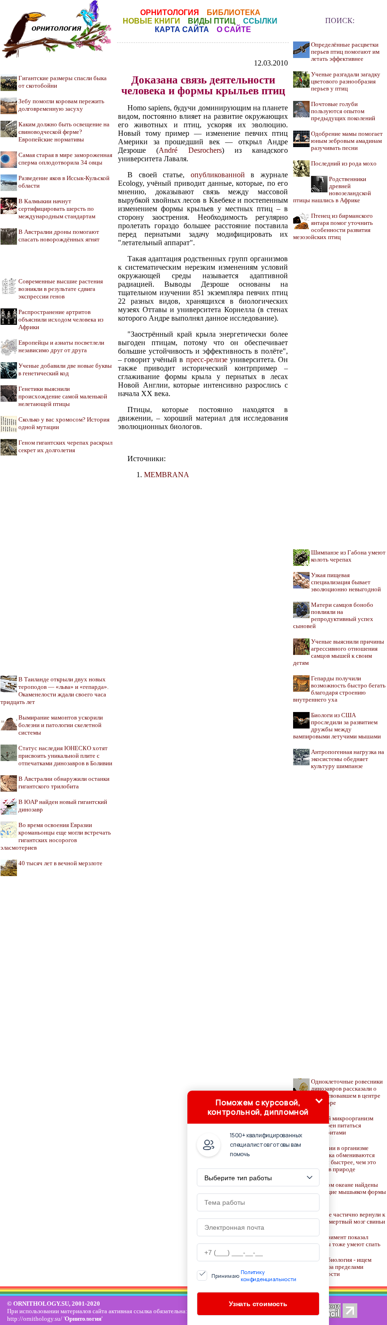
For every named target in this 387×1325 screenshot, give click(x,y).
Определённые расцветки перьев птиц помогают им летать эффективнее (345, 51)
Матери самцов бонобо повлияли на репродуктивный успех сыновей (333, 615)
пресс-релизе (206, 360)
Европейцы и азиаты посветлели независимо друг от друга (61, 346)
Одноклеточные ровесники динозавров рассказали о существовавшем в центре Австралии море (338, 1092)
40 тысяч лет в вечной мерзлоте (60, 863)
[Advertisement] (56, 557)
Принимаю (253, 1275)
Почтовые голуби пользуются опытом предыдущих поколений (343, 111)
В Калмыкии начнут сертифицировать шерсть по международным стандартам (56, 209)
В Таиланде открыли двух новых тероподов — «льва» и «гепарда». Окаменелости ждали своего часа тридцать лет (54, 690)
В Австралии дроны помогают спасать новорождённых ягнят (59, 235)
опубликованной (218, 175)
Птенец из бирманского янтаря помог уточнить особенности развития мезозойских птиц (333, 226)
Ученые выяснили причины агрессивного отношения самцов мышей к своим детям (338, 652)
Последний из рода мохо (344, 163)
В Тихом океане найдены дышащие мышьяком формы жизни (348, 1192)
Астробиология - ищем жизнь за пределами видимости (341, 1267)
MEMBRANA (166, 475)
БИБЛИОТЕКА (234, 12)
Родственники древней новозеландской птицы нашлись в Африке (332, 190)
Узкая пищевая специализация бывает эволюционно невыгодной (346, 582)
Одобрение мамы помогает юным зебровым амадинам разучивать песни (347, 141)
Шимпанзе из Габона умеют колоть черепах (348, 556)
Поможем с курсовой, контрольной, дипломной (258, 1107)
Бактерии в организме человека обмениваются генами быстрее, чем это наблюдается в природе (334, 1159)
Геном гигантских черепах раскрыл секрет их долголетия (65, 446)
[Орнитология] (56, 56)
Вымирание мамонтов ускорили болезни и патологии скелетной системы (60, 725)
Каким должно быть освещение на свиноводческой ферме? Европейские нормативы (63, 132)
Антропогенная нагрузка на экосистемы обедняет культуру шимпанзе (347, 759)
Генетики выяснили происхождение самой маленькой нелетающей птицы (62, 396)
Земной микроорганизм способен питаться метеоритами (342, 1125)
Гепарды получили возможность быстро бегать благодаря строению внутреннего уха (339, 689)
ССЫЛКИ (260, 21)
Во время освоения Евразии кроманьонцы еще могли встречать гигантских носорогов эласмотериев (55, 836)
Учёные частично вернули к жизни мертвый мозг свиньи (348, 1218)
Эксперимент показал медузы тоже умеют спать (345, 1241)
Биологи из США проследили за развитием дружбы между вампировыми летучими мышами (337, 726)
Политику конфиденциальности (268, 1275)
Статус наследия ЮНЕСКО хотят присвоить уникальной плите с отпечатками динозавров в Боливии (65, 756)
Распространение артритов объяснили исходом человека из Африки (60, 319)
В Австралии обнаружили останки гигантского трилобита (63, 782)
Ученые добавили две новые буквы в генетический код (65, 369)
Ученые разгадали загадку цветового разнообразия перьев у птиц (345, 81)
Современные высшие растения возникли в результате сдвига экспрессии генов (60, 289)
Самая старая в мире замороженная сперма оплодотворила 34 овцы (65, 158)
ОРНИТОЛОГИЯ (169, 12)
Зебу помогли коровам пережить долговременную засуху (61, 105)
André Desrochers (190, 150)
